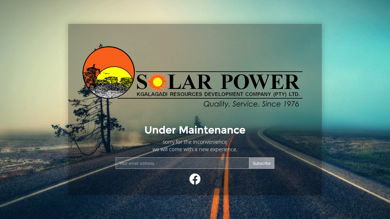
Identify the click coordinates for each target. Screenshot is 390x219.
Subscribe (262, 163)
